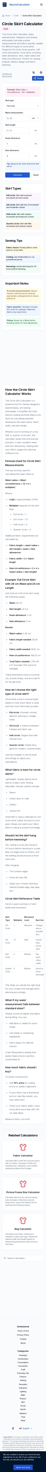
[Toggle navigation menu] (41, 4)
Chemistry (23, 1355)
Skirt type (9, 100)
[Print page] (41, 72)
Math (23, 1395)
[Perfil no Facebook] (13, 1428)
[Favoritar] (33, 72)
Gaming (23, 1380)
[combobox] (23, 106)
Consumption (23, 1362)
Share (39, 78)
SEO (23, 1402)
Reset (36, 175)
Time (23, 1417)
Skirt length (10, 125)
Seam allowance (12, 138)
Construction (23, 1359)
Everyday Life (23, 1373)
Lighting (23, 1391)
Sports (23, 1409)
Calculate (17, 175)
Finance (23, 1377)
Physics (23, 1398)
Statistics (23, 1413)
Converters (23, 1366)
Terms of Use (23, 1331)
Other (23, 1420)
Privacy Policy (23, 1335)
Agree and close (23, 1467)
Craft (16, 16)
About (23, 1343)
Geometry (23, 1384)
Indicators (23, 1388)
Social (23, 1406)
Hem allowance (12, 150)
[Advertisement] (23, 357)
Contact (23, 1339)
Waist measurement (14, 113)
